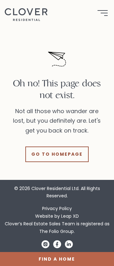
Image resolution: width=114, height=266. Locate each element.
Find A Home (57, 259)
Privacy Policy (57, 208)
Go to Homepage (57, 154)
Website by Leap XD (57, 216)
